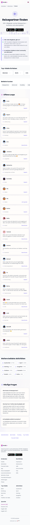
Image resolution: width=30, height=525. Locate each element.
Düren (5, 182)
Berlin (16, 73)
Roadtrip (22, 85)
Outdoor (18, 497)
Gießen (5, 192)
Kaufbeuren (6, 347)
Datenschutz (19, 464)
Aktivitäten (10, 6)
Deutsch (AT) (4, 506)
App (2, 468)
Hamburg (3, 491)
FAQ (17, 470)
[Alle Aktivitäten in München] (9, 73)
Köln (27, 73)
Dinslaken (6, 211)
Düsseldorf (6, 252)
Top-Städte (26, 435)
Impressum (19, 461)
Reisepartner (5, 85)
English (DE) (4, 509)
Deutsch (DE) (4, 504)
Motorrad (14, 85)
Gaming (18, 493)
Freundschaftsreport (6, 477)
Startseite (3, 6)
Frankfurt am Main (5, 497)
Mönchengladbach (8, 266)
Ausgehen (18, 495)
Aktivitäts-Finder (5, 475)
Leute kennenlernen (6, 473)
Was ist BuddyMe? (5, 470)
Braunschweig (7, 279)
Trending (19, 435)
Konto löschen (19, 468)
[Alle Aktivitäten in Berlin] (20, 73)
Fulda (5, 108)
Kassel (5, 225)
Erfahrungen (4, 479)
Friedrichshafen (7, 293)
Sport (17, 491)
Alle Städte (12, 435)
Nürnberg (6, 135)
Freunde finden (15, 438)
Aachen (6, 239)
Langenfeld (6, 158)
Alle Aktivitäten (4, 435)
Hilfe (17, 473)
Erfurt (5, 333)
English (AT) (4, 511)
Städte (2, 461)
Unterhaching (7, 121)
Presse (2, 482)
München (5, 73)
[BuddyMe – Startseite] (5, 2)
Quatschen (19, 488)
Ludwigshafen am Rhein (9, 172)
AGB (17, 466)
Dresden (6, 145)
